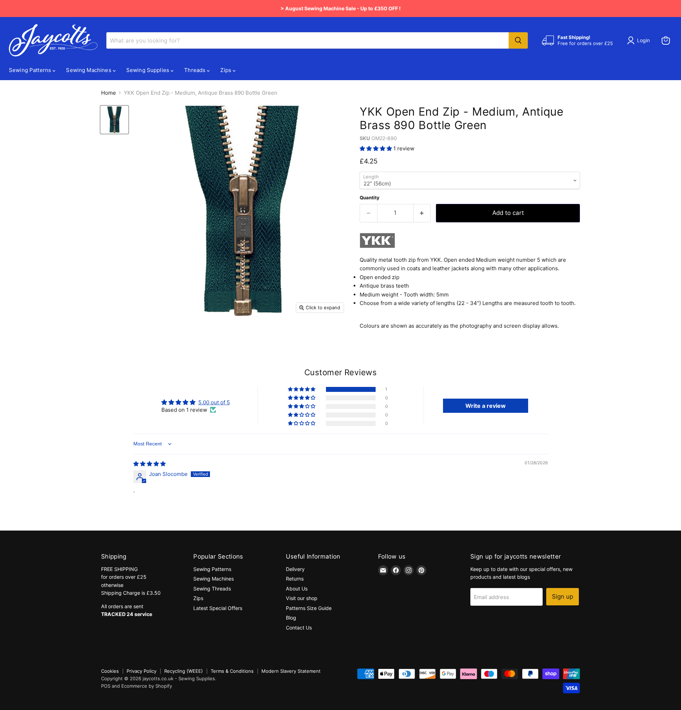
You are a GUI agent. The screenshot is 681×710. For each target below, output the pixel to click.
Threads (195, 70)
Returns (295, 579)
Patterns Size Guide (309, 608)
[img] (149, 463)
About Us (297, 589)
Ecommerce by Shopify (146, 686)
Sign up (562, 596)
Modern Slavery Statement (291, 671)
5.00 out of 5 (214, 402)
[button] (376, 148)
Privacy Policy (141, 671)
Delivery (295, 569)
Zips (226, 70)
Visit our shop (301, 598)
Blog (291, 618)
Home (108, 93)
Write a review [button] (485, 405)
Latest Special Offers (217, 608)
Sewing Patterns (30, 70)
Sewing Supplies (148, 70)
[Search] (518, 40)
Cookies (110, 671)
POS (105, 686)
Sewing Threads (212, 589)
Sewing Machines (89, 70)
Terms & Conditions (232, 671)
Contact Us (299, 628)
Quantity (370, 197)
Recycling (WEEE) (183, 671)
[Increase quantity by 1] (422, 213)
